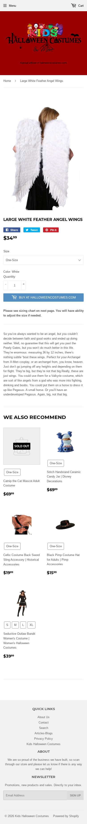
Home (7, 81)
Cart (80, 5)
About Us (43, 717)
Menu (12, 5)
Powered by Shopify (66, 816)
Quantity (9, 276)
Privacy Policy (43, 738)
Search (43, 728)
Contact (44, 722)
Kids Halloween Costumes (43, 744)
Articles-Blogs (44, 733)
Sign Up (75, 795)
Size (6, 251)
